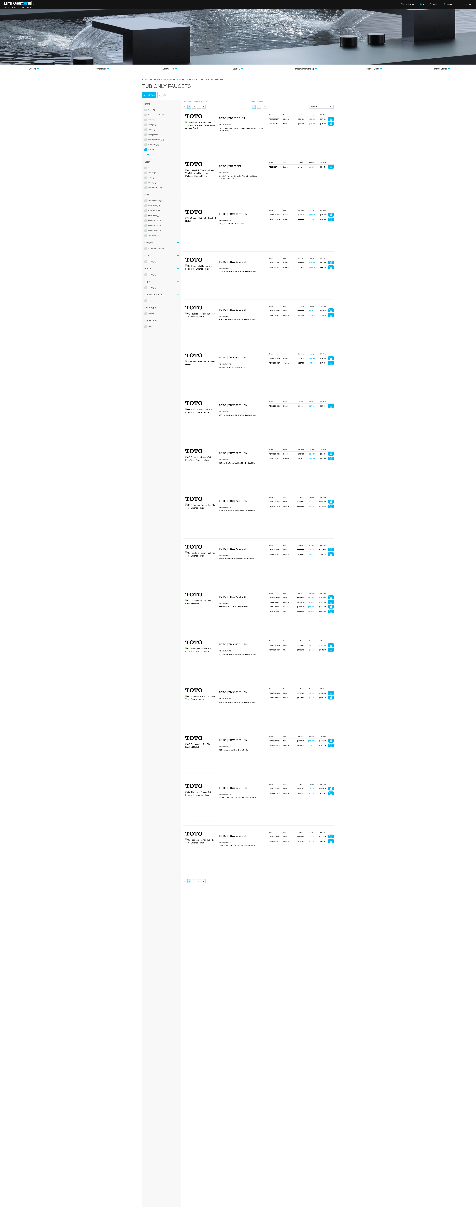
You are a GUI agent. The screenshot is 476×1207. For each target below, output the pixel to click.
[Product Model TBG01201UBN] (200, 279)
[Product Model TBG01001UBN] (200, 231)
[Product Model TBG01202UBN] (200, 327)
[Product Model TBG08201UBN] (200, 662)
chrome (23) (152, 173)
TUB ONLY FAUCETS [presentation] (225, 125)
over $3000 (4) (153, 235)
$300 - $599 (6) (153, 216)
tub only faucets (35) (156, 248)
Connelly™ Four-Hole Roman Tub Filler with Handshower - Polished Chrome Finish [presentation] (238, 177)
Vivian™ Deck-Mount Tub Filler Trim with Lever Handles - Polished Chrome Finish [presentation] (241, 129)
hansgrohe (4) (153, 135)
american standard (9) (156, 115)
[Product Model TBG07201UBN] (200, 518)
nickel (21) (152, 183)
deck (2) (151, 314)
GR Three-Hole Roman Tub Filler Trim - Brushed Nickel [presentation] (237, 415)
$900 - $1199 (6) (154, 211)
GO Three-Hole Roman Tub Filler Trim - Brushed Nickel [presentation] (237, 271)
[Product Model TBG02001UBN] (200, 375)
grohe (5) (151, 130)
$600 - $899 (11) (154, 206)
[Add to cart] (331, 119)
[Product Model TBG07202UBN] (200, 566)
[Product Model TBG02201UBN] (200, 423)
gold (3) (151, 178)
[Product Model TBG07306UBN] (200, 614)
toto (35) (151, 150)
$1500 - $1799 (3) (154, 226)
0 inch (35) (152, 261)
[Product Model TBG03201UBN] (200, 471)
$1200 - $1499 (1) (154, 221)
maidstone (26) (153, 145)
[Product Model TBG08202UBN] (200, 710)
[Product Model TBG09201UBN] (200, 806)
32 (259, 107)
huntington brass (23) (156, 140)
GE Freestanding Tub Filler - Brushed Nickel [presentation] (233, 606)
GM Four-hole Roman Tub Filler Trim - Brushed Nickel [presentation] (237, 845)
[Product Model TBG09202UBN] (200, 853)
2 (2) (149, 301)
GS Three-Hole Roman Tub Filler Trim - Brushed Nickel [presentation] (237, 463)
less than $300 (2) (155, 201)
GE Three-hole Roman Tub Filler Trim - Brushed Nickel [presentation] (237, 511)
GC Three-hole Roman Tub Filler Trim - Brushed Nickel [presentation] (237, 654)
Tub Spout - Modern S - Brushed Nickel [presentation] (232, 367)
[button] (149, 95)
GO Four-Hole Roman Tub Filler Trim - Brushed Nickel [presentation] (237, 319)
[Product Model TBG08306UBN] (200, 758)
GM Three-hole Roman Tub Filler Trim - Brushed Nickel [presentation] (237, 798)
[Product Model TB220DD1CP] (200, 136)
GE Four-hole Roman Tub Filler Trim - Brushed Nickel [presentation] (236, 558)
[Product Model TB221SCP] (200, 184)
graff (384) (152, 125)
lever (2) (151, 327)
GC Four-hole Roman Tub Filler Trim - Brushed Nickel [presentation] (237, 702)
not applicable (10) (155, 188)
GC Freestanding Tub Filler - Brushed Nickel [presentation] (233, 750)
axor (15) (151, 110)
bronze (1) (152, 168)
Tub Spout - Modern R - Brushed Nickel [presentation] (232, 224)
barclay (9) (152, 120)
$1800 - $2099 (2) (154, 230)
